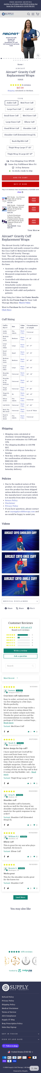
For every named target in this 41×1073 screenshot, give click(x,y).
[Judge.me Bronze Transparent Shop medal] (10, 961)
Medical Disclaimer (15, 601)
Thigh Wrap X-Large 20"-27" (20, 154)
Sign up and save (12, 1039)
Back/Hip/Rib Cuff (20, 141)
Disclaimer (10, 503)
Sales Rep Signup (9, 1027)
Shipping (11, 91)
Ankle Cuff (11, 103)
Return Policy (11, 500)
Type (20, 98)
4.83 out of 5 (26, 627)
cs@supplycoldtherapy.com (22, 512)
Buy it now (20, 184)
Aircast (20, 68)
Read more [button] (9, 723)
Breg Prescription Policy (12, 1024)
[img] (9, 687)
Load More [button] (20, 897)
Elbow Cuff (29, 122)
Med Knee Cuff (29, 116)
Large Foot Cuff (14, 109)
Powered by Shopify (20, 1071)
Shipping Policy (8, 1005)
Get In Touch (10, 1034)
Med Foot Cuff (26, 103)
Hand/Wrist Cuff (11, 128)
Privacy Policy (11, 506)
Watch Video (25, 303)
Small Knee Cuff (11, 116)
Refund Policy (8, 997)
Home (20, 64)
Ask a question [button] (20, 656)
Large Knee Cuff (13, 122)
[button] (16, 85)
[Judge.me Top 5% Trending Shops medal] (31, 961)
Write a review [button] (20, 651)
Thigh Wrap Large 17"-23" (20, 148)
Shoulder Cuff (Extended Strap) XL (20, 135)
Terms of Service (9, 1012)
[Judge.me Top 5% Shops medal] (20, 961)
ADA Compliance (9, 1016)
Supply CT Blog (8, 1020)
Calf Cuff (29, 109)
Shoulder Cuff (29, 128)
